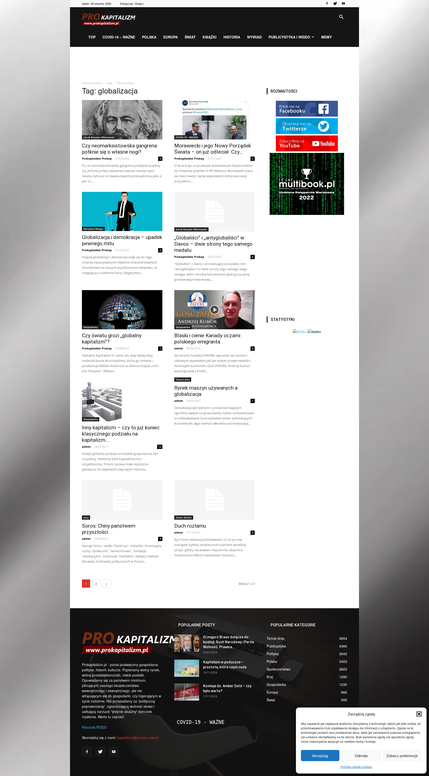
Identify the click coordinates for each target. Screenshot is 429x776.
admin (178, 348)
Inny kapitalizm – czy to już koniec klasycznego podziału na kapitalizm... (121, 434)
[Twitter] (335, 3)
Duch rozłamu (190, 526)
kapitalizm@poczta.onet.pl (137, 737)
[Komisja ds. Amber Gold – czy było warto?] (186, 692)
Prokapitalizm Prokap (97, 158)
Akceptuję (320, 755)
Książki (209, 36)
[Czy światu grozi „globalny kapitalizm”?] (122, 310)
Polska (149, 36)
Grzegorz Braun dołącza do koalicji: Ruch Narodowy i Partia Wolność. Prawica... (228, 642)
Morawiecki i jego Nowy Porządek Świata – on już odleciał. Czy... (212, 149)
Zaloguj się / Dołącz (132, 3)
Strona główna (92, 83)
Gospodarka (90, 327)
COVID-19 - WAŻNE (187, 137)
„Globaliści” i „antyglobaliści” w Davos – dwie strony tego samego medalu (213, 244)
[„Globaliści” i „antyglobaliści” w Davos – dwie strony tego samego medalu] (214, 212)
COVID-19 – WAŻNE (119, 36)
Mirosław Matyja (93, 229)
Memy (326, 36)
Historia (231, 36)
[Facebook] (327, 3)
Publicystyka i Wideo (289, 36)
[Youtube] (343, 3)
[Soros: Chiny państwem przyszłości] (122, 500)
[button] (419, 713)
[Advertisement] (214, 64)
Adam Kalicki (184, 517)
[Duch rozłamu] (214, 500)
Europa (170, 36)
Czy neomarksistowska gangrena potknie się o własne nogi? (119, 149)
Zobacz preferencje (402, 755)
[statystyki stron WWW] (299, 331)
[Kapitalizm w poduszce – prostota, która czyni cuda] (186, 668)
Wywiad (254, 36)
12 (159, 446)
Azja (86, 517)
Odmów (361, 755)
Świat (190, 36)
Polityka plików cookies (356, 767)
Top (92, 36)
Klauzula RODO (94, 727)
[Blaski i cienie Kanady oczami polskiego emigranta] (214, 310)
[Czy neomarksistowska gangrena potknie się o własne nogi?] (122, 119)
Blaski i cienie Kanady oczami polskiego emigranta (207, 339)
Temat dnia (183, 379)
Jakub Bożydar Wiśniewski (99, 137)
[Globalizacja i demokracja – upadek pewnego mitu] (122, 211)
